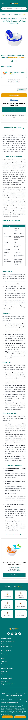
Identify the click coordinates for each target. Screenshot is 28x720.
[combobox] (14, 8)
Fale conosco (5, 681)
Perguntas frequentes (7, 684)
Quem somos (5, 654)
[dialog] (14, 710)
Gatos (10, 14)
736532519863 (15, 567)
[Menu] (2, 3)
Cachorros (4, 661)
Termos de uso (5, 644)
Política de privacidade (7, 641)
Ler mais (7, 714)
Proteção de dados (6, 646)
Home (4, 14)
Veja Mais (14, 575)
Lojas (2, 674)
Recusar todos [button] (20, 717)
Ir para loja (14, 109)
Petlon (18, 82)
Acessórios (17, 14)
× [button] (26, 701)
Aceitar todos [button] (7, 717)
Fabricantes (4, 671)
